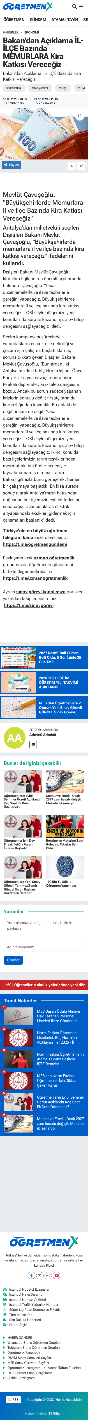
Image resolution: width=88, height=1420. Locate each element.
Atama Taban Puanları (64, 1368)
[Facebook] (31, 1275)
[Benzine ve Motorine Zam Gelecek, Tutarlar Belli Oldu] (65, 826)
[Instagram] (48, 1275)
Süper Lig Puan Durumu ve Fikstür (34, 1310)
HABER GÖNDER (19, 1338)
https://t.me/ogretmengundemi (35, 544)
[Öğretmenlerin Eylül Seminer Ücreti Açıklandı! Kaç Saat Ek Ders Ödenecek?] (23, 781)
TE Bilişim (56, 1414)
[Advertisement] (44, 1184)
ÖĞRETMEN (13, 19)
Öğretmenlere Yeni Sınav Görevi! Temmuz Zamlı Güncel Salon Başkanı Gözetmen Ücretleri (22, 887)
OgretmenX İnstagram (24, 1368)
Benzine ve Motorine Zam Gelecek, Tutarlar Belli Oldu (64, 844)
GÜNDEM (38, 19)
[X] (40, 1275)
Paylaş (14, 165)
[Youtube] (56, 1275)
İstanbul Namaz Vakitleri (27, 1300)
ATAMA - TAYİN (64, 19)
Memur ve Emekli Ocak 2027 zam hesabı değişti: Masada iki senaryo (64, 799)
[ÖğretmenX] (28, 7)
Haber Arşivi (18, 1325)
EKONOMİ (31, 32)
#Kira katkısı (13, 88)
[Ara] (74, 7)
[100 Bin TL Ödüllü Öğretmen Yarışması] (65, 867)
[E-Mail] (33, 744)
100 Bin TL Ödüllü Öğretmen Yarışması (61, 883)
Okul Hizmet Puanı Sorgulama (30, 1373)
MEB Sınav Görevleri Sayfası (28, 1363)
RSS (15, 1400)
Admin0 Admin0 (42, 735)
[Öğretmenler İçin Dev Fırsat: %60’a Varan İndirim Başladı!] (23, 826)
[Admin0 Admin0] (14, 737)
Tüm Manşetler (20, 1315)
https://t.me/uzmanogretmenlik (35, 578)
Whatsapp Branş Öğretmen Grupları (34, 1343)
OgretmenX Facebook (23, 1353)
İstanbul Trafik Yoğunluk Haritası (33, 1305)
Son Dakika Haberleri (25, 1320)
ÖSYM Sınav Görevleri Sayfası (29, 1358)
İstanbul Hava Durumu (25, 1294)
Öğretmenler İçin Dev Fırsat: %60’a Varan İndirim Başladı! (19, 844)
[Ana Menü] (81, 7)
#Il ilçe (63, 88)
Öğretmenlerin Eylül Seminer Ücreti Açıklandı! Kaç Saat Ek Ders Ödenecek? (23, 801)
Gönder (13, 960)
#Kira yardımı (40, 88)
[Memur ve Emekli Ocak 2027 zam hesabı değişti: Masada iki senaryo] (65, 781)
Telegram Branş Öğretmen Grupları (33, 1348)
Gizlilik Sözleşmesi (21, 1378)
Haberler (11, 32)
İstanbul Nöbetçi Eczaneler (29, 1289)
